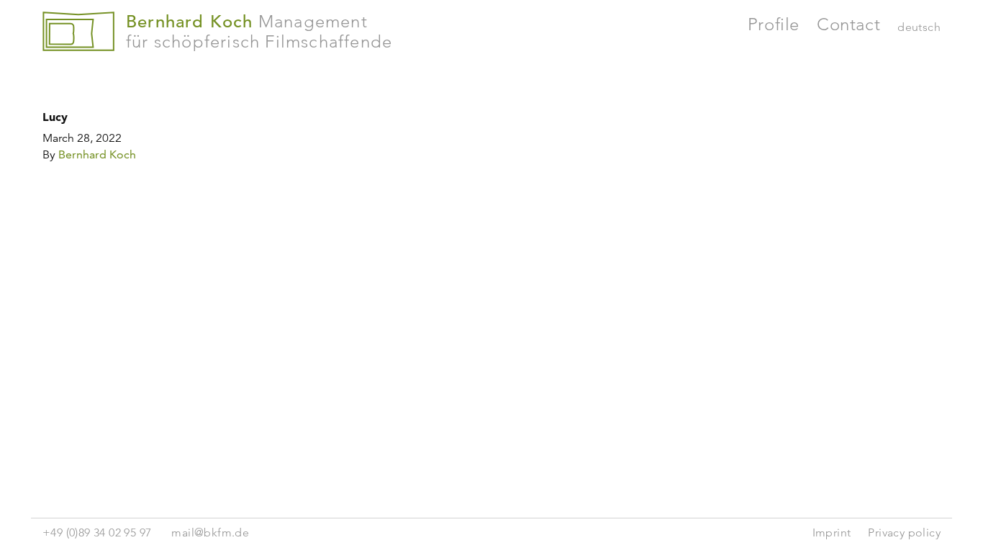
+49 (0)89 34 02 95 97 (96, 532)
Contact (848, 24)
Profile (773, 24)
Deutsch (919, 27)
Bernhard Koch (97, 154)
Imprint (831, 532)
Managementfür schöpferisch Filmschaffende (259, 32)
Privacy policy (904, 532)
